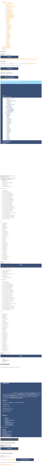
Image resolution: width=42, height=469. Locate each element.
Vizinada (8, 45)
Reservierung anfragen (7, 380)
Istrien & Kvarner (6, 47)
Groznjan (9, 27)
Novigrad (9, 36)
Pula (8, 40)
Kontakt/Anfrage (15, 81)
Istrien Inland (9, 13)
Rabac (8, 41)
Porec (8, 39)
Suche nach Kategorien (9, 4)
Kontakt (6, 419)
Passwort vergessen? (33, 59)
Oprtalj (8, 38)
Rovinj (8, 43)
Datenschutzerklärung (9, 420)
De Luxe (8, 8)
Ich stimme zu (29, 63)
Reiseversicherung (8, 423)
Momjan (8, 34)
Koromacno (9, 28)
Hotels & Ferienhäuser (7, 97)
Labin (8, 30)
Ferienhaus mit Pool (11, 6)
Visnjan (8, 44)
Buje (8, 22)
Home (4, 1)
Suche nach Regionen (9, 425)
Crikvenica (9, 24)
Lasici (8, 32)
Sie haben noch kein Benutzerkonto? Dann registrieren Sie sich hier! (14, 59)
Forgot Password (14, 450)
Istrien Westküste (10, 15)
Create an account (25, 459)
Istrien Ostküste (10, 16)
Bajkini (8, 19)
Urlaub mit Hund (10, 10)
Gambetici (9, 25)
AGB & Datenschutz (32, 63)
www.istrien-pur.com (7, 411)
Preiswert (9, 11)
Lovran (8, 33)
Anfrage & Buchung (7, 46)
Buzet (8, 23)
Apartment (9, 7)
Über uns (4, 49)
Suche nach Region (9, 12)
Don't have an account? (5, 450)
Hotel (8, 5)
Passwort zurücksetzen (9, 77)
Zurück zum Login (4, 79)
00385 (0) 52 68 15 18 (7, 81)
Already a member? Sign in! (6, 464)
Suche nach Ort (8, 18)
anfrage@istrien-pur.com (8, 408)
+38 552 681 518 (6, 404)
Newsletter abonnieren (9, 422)
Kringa (8, 29)
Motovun (9, 35)
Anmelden (9, 56)
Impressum (7, 421)
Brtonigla (9, 21)
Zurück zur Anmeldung (5, 70)
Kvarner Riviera (10, 17)
